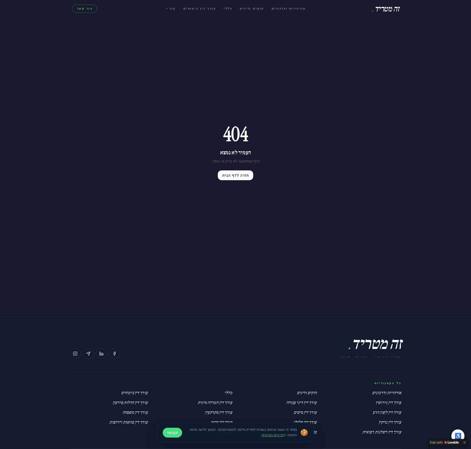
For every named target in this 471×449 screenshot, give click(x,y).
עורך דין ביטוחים (199, 8)
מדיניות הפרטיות (273, 435)
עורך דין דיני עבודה (301, 402)
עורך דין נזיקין (390, 422)
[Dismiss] (464, 442)
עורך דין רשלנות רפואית (381, 432)
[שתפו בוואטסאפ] (88, 353)
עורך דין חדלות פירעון (130, 402)
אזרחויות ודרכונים (289, 8)
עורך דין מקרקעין (218, 412)
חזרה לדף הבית (235, 175)
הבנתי (172, 432)
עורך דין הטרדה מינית (215, 402)
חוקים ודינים (252, 8)
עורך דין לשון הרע (387, 412)
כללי (228, 8)
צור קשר (84, 8)
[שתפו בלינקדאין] (101, 353)
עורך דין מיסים (305, 412)
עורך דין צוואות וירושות (128, 422)
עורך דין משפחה (135, 412)
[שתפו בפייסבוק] (114, 353)
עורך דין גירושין (388, 402)
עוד (173, 8)
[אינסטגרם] (75, 353)
